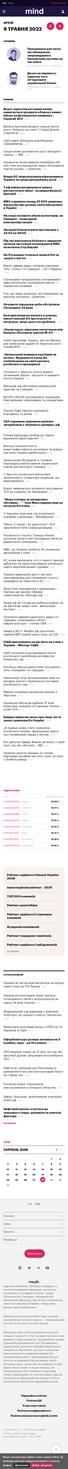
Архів (8, 22)
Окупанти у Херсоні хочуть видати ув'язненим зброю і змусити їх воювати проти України (31, 375)
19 (25, 1175)
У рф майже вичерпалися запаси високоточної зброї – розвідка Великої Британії (32, 190)
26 (25, 1180)
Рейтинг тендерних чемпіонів (29, 935)
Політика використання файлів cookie (34, 1416)
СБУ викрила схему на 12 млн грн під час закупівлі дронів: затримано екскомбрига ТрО (33, 1055)
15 (51, 1169)
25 (16, 1180)
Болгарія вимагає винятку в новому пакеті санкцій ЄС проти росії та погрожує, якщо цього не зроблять (30, 318)
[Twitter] (29, 1268)
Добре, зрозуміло (42, 1465)
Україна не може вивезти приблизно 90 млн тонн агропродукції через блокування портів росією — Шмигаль (33, 165)
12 (25, 1169)
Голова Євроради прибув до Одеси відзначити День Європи (28, 437)
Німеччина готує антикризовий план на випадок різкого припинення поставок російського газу (31, 681)
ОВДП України (11, 791)
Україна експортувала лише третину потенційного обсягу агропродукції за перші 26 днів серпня (30, 999)
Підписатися (58, 3)
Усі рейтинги (13, 952)
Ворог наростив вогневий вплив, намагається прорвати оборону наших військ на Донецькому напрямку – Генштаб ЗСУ (32, 114)
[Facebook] (20, 1268)
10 (7, 1169)
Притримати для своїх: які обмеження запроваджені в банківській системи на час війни (45, 55)
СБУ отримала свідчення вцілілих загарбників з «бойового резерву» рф (31, 423)
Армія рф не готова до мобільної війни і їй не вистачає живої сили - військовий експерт (33, 606)
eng (11, 3)
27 (34, 1180)
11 (17, 1169)
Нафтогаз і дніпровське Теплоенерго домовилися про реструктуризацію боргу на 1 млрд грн (33, 1072)
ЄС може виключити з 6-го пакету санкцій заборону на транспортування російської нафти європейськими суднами (33, 563)
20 (34, 1175)
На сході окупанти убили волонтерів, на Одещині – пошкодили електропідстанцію (33, 219)
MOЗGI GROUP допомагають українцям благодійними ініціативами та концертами (33, 399)
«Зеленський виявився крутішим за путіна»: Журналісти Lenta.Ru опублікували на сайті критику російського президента (29, 359)
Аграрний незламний (23, 926)
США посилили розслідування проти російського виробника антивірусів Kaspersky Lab (29, 656)
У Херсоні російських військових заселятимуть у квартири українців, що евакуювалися (31, 477)
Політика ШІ (34, 1400)
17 (8, 1175)
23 (60, 1175)
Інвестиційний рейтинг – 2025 (29, 887)
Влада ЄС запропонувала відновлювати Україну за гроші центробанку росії (33, 178)
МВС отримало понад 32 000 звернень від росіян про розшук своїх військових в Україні (33, 204)
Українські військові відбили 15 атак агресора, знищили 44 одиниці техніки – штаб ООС (32, 706)
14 (42, 1169)
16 (60, 1169)
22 (51, 1175)
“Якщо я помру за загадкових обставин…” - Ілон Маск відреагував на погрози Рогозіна (33, 502)
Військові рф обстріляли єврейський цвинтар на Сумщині (29, 388)
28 (42, 1179)
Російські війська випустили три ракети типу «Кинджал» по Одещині (31, 669)
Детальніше (21, 1465)
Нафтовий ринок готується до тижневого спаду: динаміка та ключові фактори (32, 1113)
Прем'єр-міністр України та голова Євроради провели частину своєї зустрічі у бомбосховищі (33, 756)
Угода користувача (34, 1405)
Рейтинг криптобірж (22, 905)
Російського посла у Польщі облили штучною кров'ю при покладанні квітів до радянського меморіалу (32, 538)
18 (16, 1175)
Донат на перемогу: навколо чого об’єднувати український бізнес (42, 78)
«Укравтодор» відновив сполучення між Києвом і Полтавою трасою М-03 (33, 331)
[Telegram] (38, 1268)
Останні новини (13, 975)
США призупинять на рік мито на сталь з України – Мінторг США (33, 643)
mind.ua (12, 1323)
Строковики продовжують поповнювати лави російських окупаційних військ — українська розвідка (31, 282)
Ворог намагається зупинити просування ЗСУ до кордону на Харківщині (33, 490)
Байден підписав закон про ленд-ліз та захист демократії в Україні (32, 719)
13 (34, 1169)
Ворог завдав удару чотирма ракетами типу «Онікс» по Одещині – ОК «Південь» (32, 267)
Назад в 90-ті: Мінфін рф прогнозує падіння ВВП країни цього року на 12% (30, 633)
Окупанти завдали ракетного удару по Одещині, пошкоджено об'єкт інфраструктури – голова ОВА (30, 620)
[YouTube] (47, 1268)
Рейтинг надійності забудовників (32, 944)
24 (7, 1180)
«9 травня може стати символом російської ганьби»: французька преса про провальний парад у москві (30, 731)
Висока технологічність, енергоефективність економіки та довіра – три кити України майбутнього (34, 449)
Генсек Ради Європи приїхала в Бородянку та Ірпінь (25, 412)
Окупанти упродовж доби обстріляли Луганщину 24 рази (31, 306)
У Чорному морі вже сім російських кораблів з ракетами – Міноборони (29, 515)
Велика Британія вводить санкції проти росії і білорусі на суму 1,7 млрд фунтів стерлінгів (31, 129)
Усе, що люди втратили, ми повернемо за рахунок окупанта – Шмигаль (33, 295)
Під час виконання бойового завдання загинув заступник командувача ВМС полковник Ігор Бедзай (32, 244)
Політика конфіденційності (34, 1411)
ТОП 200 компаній (21, 896)
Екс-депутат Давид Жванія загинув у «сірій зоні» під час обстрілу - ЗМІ (34, 744)
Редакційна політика (34, 1396)
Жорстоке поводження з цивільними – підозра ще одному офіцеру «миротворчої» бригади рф (30, 592)
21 (42, 1175)
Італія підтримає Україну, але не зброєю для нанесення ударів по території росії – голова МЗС (33, 343)
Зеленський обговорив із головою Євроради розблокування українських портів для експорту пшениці (30, 463)
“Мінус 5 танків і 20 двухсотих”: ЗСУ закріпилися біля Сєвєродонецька (29, 526)
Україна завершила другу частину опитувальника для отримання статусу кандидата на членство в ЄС (30, 577)
